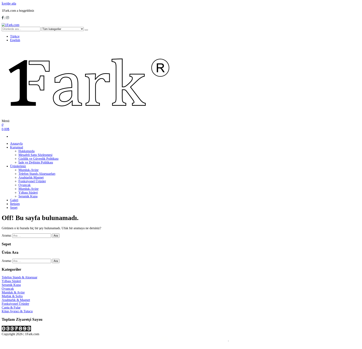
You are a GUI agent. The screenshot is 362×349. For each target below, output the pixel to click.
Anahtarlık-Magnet (31, 177)
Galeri (14, 200)
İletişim (15, 204)
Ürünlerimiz (18, 166)
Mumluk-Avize (28, 170)
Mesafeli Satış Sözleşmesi (35, 155)
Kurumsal (16, 147)
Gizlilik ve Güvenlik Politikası (38, 158)
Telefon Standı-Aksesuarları (36, 173)
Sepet (13, 207)
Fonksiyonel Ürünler (32, 181)
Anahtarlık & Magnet (16, 300)
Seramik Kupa (27, 196)
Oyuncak (24, 185)
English (15, 40)
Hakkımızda (26, 151)
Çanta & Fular (11, 307)
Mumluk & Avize (13, 292)
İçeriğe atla (9, 3)
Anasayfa (16, 143)
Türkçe (14, 36)
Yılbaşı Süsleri (28, 192)
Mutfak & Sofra (12, 296)
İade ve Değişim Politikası (35, 162)
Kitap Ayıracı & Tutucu (17, 311)
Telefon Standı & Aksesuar (19, 277)
